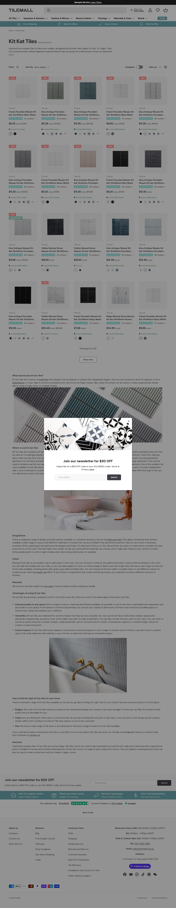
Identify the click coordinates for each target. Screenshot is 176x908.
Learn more (101, 2)
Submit (114, 477)
